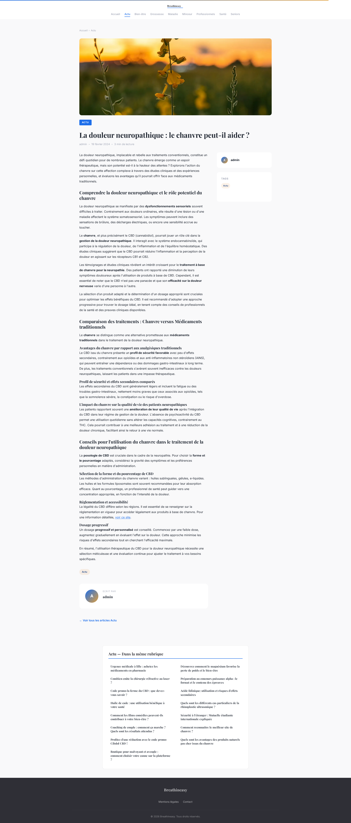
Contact (188, 801)
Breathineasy (175, 789)
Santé (222, 14)
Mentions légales (168, 801)
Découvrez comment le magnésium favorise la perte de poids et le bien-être (210, 668)
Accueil (115, 14)
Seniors (235, 14)
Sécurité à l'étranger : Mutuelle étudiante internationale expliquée (207, 717)
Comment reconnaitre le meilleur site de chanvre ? (207, 729)
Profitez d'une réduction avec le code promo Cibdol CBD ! (138, 741)
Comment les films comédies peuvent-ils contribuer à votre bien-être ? (137, 717)
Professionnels (206, 14)
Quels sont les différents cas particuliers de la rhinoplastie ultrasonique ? (210, 705)
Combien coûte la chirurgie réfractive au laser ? (140, 680)
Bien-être (140, 14)
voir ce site (122, 517)
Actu (127, 14)
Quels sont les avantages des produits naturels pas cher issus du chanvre (210, 741)
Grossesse (157, 14)
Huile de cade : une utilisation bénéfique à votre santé (138, 705)
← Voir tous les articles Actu (98, 620)
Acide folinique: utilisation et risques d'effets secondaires (209, 692)
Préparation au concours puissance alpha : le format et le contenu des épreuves (209, 680)
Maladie (173, 14)
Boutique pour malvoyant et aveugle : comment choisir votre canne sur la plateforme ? (140, 755)
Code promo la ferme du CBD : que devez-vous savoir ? (138, 692)
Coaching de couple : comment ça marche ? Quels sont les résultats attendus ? (138, 729)
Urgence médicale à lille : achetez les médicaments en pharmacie (134, 668)
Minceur (187, 14)
